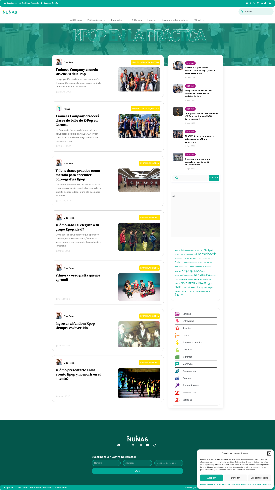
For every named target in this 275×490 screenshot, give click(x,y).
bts (181, 254)
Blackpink (209, 250)
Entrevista (194, 263)
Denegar (235, 477)
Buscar (213, 178)
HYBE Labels (179, 267)
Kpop (198, 271)
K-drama (206, 267)
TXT (187, 291)
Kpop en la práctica (141, 62)
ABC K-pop (76, 19)
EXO (200, 262)
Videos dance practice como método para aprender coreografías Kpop (78, 175)
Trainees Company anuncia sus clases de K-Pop (77, 71)
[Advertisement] (195, 218)
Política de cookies (207, 484)
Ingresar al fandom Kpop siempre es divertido (75, 325)
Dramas (186, 263)
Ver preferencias (259, 477)
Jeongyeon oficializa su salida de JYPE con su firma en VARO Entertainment (201, 116)
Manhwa (189, 275)
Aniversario (186, 250)
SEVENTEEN (188, 283)
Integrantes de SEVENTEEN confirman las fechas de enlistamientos (198, 93)
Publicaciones (95, 19)
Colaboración (190, 255)
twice (183, 291)
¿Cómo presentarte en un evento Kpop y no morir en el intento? (78, 374)
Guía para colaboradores (175, 19)
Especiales (116, 19)
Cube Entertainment (205, 259)
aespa (177, 250)
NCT (178, 279)
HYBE (210, 263)
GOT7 (205, 263)
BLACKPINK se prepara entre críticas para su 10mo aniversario (199, 139)
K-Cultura (137, 19)
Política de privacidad (226, 484)
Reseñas (198, 279)
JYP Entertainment (193, 266)
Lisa (203, 271)
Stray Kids (203, 287)
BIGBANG (196, 250)
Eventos (152, 19)
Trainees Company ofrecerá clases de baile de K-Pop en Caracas (77, 120)
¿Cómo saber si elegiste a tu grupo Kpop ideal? (77, 227)
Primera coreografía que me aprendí (78, 277)
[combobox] (256, 11)
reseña (190, 279)
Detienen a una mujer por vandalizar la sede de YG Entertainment (198, 162)
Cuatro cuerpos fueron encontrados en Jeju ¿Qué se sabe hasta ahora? (200, 70)
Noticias (155, 62)
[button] (269, 453)
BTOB (177, 255)
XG (191, 291)
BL (202, 250)
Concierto (178, 259)
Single (208, 283)
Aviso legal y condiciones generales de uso (253, 484)
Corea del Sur (189, 258)
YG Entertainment (201, 291)
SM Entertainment (186, 287)
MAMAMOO (180, 275)
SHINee (199, 283)
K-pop (187, 270)
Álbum (179, 295)
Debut (178, 262)
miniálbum (202, 275)
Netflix (183, 279)
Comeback (206, 254)
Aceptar (211, 477)
